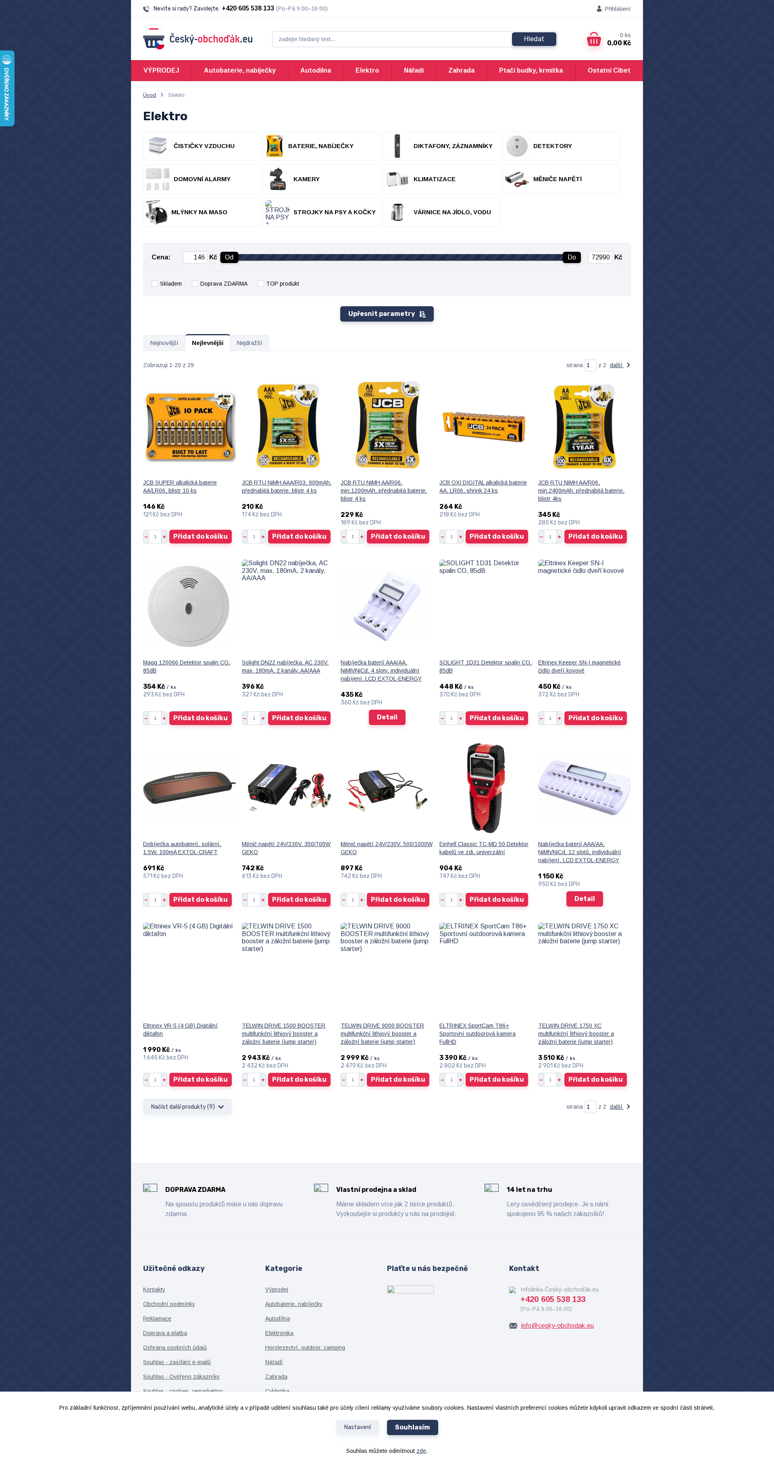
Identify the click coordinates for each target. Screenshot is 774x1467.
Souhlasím (412, 1427)
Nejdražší (249, 342)
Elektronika (279, 1333)
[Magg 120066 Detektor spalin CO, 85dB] (189, 606)
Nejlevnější (207, 342)
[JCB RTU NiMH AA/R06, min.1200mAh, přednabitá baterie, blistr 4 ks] (387, 426)
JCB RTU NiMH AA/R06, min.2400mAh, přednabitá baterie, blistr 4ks (581, 490)
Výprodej (276, 1289)
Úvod (149, 95)
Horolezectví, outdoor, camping (305, 1347)
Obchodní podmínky (169, 1304)
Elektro (367, 70)
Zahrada (461, 70)
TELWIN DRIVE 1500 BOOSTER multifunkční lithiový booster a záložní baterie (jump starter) (283, 1033)
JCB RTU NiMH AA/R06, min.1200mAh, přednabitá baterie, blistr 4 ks (384, 490)
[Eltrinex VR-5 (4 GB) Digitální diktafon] (189, 969)
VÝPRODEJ (161, 70)
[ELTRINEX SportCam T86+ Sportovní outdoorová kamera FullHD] (485, 969)
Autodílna (315, 70)
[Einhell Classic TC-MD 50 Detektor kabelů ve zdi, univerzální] (485, 787)
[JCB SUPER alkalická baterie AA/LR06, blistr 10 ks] (189, 426)
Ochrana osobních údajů (175, 1347)
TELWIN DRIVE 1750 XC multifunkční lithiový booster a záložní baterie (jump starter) (576, 1033)
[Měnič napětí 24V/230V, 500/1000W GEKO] (387, 787)
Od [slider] (229, 257)
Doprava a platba (165, 1333)
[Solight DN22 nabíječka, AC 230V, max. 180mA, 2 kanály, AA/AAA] (288, 606)
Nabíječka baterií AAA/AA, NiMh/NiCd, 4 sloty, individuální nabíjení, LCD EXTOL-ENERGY (381, 670)
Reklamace (157, 1318)
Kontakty (154, 1289)
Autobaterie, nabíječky (240, 70)
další (617, 365)
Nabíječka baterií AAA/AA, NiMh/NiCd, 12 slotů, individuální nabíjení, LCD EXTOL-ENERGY (579, 852)
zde (421, 1451)
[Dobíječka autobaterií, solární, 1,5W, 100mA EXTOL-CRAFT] (189, 787)
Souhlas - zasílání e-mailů (177, 1362)
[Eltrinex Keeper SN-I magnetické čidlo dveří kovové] (584, 606)
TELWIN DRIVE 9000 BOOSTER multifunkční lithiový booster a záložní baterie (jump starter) (382, 1033)
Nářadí (414, 70)
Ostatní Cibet (609, 70)
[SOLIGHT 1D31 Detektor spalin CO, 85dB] (485, 606)
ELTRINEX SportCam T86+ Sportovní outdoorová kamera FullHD (477, 1033)
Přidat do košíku (200, 536)
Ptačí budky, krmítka (531, 70)
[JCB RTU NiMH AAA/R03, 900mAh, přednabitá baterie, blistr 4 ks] (288, 426)
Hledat (534, 39)
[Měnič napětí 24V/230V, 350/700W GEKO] (288, 787)
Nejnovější (164, 342)
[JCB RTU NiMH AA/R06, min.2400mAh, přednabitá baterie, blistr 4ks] (584, 426)
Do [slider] (572, 257)
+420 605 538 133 (248, 8)
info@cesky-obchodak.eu (557, 1325)
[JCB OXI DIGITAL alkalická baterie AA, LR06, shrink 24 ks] (485, 426)
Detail (387, 717)
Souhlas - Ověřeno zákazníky (181, 1376)
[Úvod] (198, 39)
